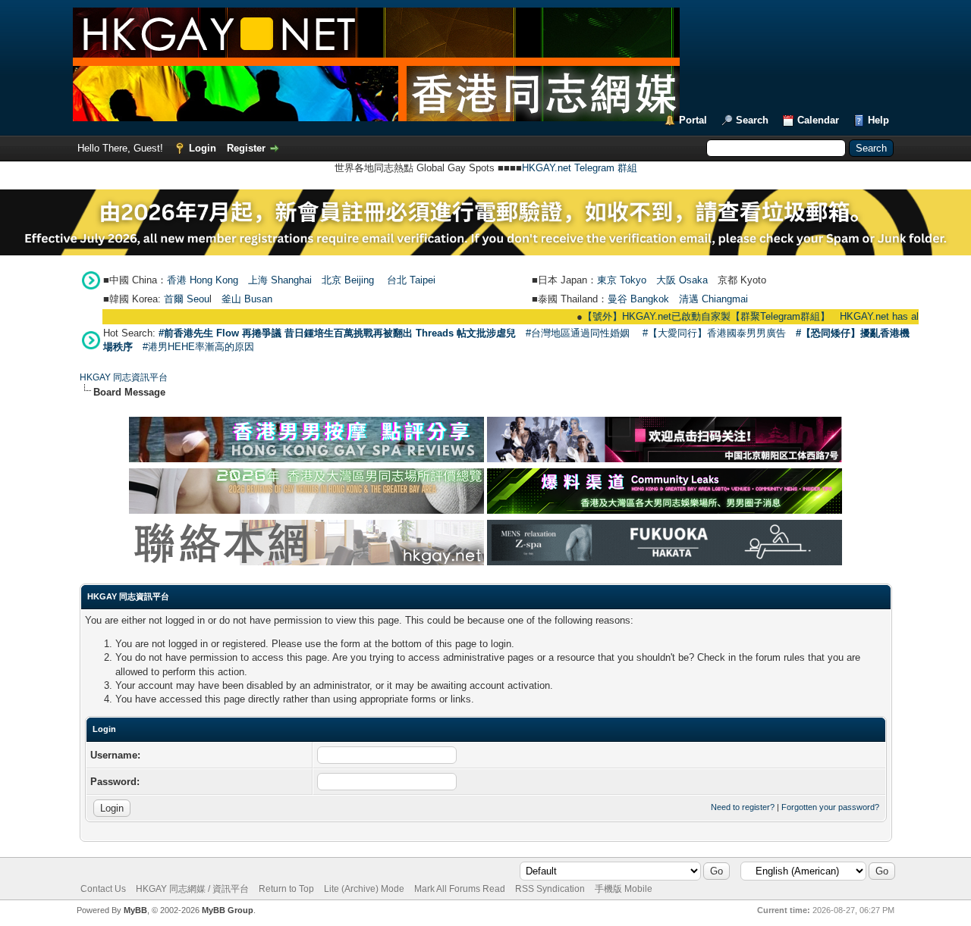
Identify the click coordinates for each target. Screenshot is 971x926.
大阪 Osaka (682, 280)
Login (202, 148)
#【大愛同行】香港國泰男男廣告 (714, 333)
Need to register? (743, 807)
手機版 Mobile (623, 889)
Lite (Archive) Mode (364, 889)
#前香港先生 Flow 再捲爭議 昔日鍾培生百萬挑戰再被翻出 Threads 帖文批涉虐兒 (337, 333)
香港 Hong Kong (202, 280)
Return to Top (286, 889)
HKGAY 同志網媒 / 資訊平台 (192, 889)
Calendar (818, 120)
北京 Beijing (348, 280)
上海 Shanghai (280, 280)
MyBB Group (227, 910)
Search (752, 120)
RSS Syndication (550, 889)
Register (246, 148)
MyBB (135, 910)
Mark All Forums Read (459, 889)
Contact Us (103, 889)
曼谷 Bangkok (638, 299)
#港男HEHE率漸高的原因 (198, 346)
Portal (693, 120)
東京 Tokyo (621, 280)
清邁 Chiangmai (713, 299)
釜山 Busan (247, 299)
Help (878, 120)
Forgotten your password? (830, 807)
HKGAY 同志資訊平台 (124, 377)
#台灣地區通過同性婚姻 (578, 333)
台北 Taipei (411, 280)
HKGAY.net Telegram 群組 (579, 168)
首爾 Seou (186, 299)
